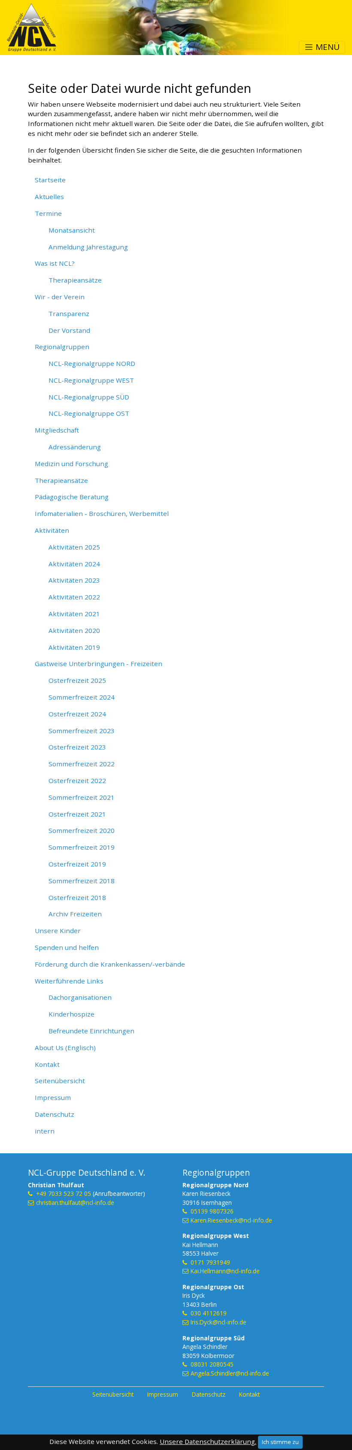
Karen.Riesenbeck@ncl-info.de (231, 1220)
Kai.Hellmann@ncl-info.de (225, 1271)
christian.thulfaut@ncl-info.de (75, 1202)
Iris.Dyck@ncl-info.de (218, 1322)
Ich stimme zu (280, 1442)
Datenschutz (208, 1394)
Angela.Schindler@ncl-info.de (230, 1373)
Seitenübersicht (113, 1394)
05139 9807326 (212, 1211)
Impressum (162, 1394)
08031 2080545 (212, 1364)
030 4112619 (209, 1313)
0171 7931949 (210, 1262)
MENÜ (326, 46)
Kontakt (249, 1394)
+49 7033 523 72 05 (63, 1193)
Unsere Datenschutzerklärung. (208, 1441)
